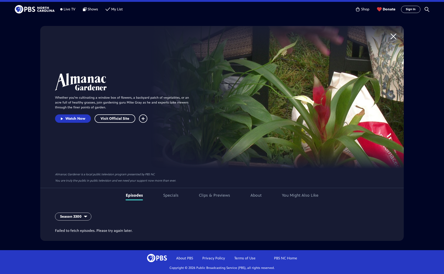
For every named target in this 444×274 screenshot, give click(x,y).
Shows (93, 9)
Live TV (69, 9)
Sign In (411, 9)
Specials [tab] (171, 195)
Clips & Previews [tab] (214, 195)
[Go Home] (393, 36)
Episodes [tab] (134, 195)
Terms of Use (245, 258)
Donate (389, 9)
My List (117, 9)
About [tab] (256, 195)
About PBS (184, 258)
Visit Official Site (115, 118)
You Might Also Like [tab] (300, 195)
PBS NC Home (285, 258)
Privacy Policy (213, 258)
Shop (365, 9)
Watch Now (75, 118)
